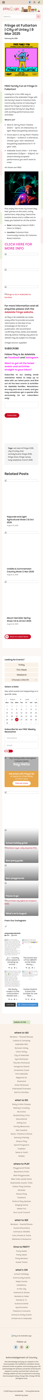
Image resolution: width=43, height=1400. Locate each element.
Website (18, 1395)
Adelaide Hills (21, 1044)
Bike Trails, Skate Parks (21, 1179)
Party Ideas (21, 1254)
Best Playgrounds (21, 1175)
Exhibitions (21, 1285)
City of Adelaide (21, 1055)
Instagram (31, 357)
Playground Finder (21, 1168)
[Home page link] (21, 9)
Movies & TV (21, 1300)
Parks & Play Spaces (21, 1201)
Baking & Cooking (21, 1108)
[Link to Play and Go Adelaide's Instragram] (34, 2)
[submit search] (38, 16)
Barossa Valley (21, 1048)
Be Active (21, 1111)
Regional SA (21, 1077)
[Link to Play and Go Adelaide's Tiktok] (39, 2)
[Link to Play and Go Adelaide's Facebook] (30, 2)
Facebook (14, 357)
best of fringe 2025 (25, 448)
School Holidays (21, 1274)
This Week (21, 669)
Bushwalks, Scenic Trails (21, 1183)
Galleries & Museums (21, 1239)
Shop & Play (21, 1141)
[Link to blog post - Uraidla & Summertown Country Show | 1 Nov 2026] (21, 548)
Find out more (21, 783)
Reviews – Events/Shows (22, 1224)
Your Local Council (21, 1212)
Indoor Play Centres (21, 1186)
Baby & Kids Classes (21, 1104)
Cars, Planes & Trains (21, 1235)
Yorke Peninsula (21, 1085)
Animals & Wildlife (21, 1231)
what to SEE (21, 1220)
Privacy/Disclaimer (32, 1391)
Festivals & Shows (22, 1292)
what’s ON (21, 1269)
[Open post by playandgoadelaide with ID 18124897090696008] (13, 978)
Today (21, 664)
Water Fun (21, 1208)
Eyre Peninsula (21, 1059)
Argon (26, 1395)
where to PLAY (22, 1163)
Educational (21, 1119)
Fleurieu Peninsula (21, 1062)
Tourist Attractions (21, 1228)
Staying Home (21, 1205)
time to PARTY (21, 1246)
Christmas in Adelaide (21, 1318)
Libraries (21, 1190)
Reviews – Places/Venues (21, 1037)
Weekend (21, 674)
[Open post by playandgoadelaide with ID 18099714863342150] (13, 947)
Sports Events (21, 1307)
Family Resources (21, 1126)
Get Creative (21, 1130)
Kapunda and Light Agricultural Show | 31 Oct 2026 (20, 519)
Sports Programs (21, 1145)
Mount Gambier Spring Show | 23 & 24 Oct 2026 (19, 619)
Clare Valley (21, 1051)
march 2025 (27, 460)
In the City (21, 1289)
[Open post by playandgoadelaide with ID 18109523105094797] (30, 978)
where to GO (21, 1032)
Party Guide (21, 1251)
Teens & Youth (21, 1152)
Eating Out (21, 1122)
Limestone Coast (21, 1070)
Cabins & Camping (21, 1040)
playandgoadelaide (12, 941)
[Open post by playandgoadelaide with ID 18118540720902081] (30, 947)
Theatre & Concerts (21, 1311)
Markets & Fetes (21, 1296)
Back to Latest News (19, 636)
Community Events (21, 1277)
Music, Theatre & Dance (21, 1134)
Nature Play (21, 1194)
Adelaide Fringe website (19, 312)
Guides (21, 1156)
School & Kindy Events (21, 1314)
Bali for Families (21, 1092)
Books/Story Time (21, 1115)
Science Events (21, 1303)
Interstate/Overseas (21, 1088)
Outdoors (21, 1197)
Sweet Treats (21, 1262)
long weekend (14, 460)
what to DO (21, 1100)
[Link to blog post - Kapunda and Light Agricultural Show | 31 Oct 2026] (21, 496)
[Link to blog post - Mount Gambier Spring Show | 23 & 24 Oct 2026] (21, 597)
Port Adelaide (21, 1074)
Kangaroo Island (21, 1066)
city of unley (13, 451)
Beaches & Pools (21, 1171)
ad (14, 448)
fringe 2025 (27, 454)
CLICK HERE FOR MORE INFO (18, 246)
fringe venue (25, 457)
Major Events (21, 1281)
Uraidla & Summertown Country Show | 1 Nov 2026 (20, 570)
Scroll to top (20, 1022)
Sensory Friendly (21, 1137)
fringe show (13, 457)
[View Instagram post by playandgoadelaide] (19, 954)
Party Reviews (21, 1258)
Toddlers (21, 1148)
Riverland (21, 1081)
